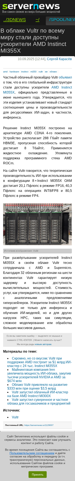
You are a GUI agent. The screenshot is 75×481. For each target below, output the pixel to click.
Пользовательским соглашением (32, 453)
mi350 (33, 71)
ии (46, 71)
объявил (65, 77)
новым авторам (43, 344)
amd (5, 71)
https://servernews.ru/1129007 (39, 425)
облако (53, 71)
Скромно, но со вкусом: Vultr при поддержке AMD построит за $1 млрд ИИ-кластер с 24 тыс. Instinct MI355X (39, 362)
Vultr (15, 417)
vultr (41, 71)
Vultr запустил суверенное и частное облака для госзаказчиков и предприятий (38, 401)
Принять (37, 474)
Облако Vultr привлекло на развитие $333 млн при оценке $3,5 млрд (37, 386)
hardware (14, 71)
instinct (24, 71)
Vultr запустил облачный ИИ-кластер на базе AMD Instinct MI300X (37, 394)
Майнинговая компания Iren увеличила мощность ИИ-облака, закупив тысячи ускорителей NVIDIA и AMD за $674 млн (39, 375)
